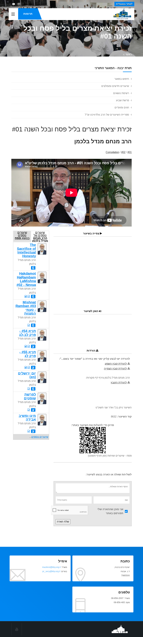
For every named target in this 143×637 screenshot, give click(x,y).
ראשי (129, 54)
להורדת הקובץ (119, 382)
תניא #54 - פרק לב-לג (27, 332)
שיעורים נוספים (39, 436)
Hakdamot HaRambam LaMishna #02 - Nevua (26, 279)
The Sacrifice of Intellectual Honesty (26, 250)
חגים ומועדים (122, 107)
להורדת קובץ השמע (116, 363)
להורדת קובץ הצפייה (115, 368)
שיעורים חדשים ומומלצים (115, 85)
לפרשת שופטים (30, 396)
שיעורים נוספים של (40, 236)
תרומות (27, 13)
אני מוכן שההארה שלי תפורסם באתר (110, 511)
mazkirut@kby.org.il (51, 567)
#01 (129, 152)
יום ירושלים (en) (27, 375)
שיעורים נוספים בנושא (22, 235)
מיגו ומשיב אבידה (27, 417)
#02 (123, 152)
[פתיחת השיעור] (29, 296)
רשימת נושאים (121, 93)
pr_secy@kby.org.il (51, 571)
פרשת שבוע (122, 100)
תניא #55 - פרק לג (27, 354)
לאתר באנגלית (124, 4)
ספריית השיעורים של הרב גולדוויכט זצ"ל (107, 114)
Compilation (112, 152)
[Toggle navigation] (13, 14)
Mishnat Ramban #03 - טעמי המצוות (26, 307)
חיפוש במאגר (121, 78)
